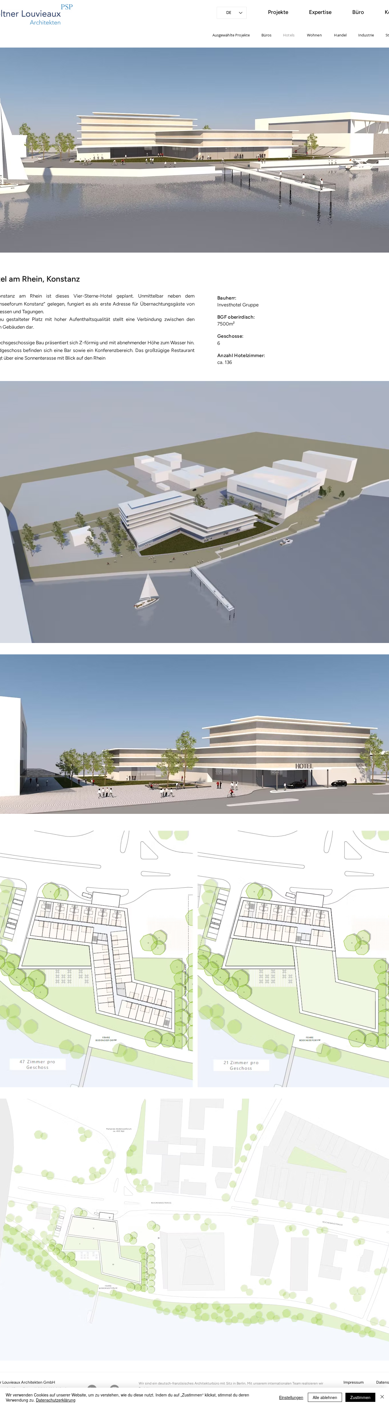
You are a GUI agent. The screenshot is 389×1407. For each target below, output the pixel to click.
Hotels (289, 35)
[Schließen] (382, 1397)
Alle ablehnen (325, 1397)
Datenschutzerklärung (55, 1400)
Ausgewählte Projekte (231, 35)
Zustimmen (360, 1397)
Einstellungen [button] (291, 1397)
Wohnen (314, 35)
